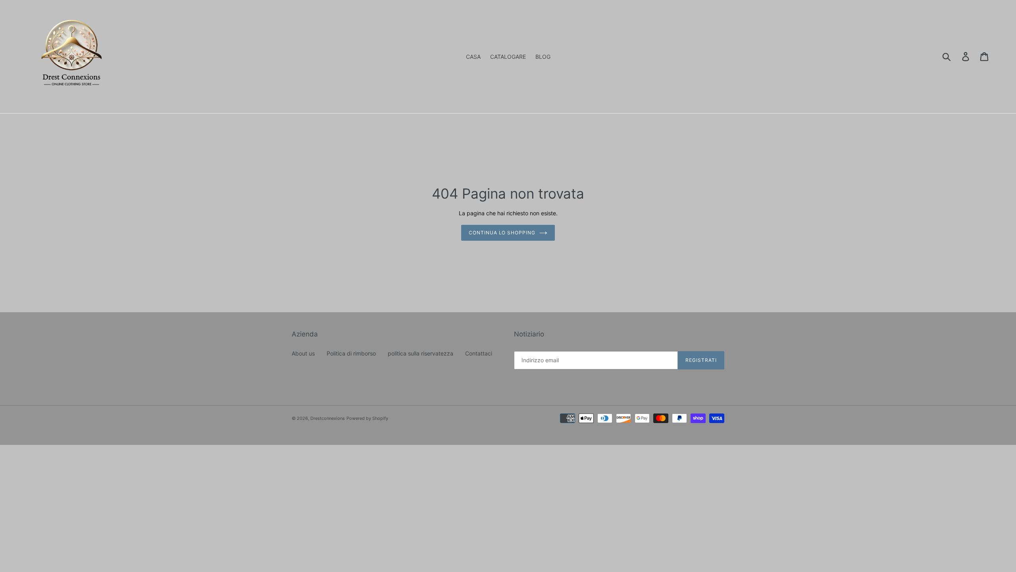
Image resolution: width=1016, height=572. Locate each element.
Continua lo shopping (502, 233)
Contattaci (478, 353)
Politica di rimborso (351, 353)
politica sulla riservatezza (420, 353)
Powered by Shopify (367, 418)
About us (303, 353)
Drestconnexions (327, 418)
